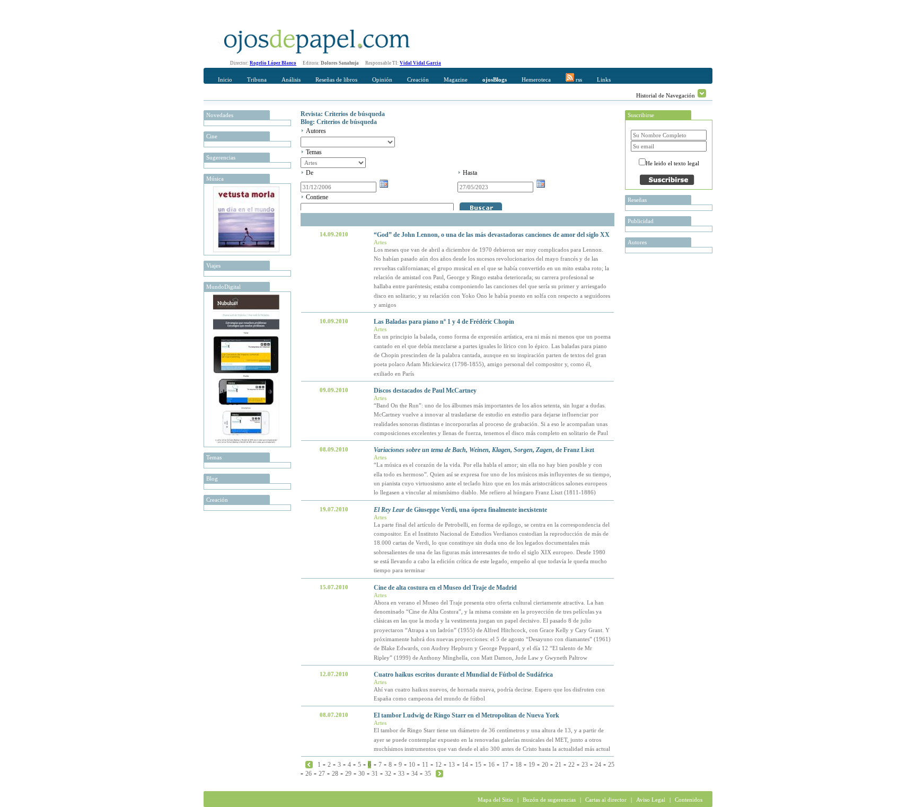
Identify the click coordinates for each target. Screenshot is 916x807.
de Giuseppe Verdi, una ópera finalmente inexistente (460, 509)
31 (375, 773)
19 (532, 764)
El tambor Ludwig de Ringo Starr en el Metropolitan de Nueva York (466, 715)
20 (545, 764)
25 (611, 764)
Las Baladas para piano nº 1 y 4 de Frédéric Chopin (444, 321)
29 (348, 773)
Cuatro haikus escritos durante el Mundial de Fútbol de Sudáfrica (463, 674)
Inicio (225, 79)
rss (578, 79)
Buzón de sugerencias (549, 799)
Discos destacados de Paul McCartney (425, 390)
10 (412, 764)
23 (585, 764)
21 (558, 764)
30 (361, 773)
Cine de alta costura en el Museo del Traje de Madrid (445, 587)
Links (604, 79)
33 (401, 773)
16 (491, 764)
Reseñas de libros (336, 79)
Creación (418, 79)
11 (425, 764)
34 (414, 773)
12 (438, 764)
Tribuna (257, 79)
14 (465, 764)
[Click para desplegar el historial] (702, 93)
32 (388, 773)
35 (428, 773)
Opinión (382, 79)
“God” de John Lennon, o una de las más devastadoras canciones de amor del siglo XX (492, 234)
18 (518, 764)
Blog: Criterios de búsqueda (339, 122)
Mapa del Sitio (495, 799)
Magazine (456, 79)
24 (598, 764)
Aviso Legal (650, 799)
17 (505, 764)
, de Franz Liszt (484, 450)
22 (571, 764)
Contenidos (688, 799)
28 (335, 773)
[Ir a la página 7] (439, 773)
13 (451, 764)
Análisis (291, 79)
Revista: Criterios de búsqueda (343, 114)
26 (308, 773)
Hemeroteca (536, 79)
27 (322, 773)
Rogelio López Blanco (273, 63)
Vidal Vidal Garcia (420, 63)
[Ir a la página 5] (309, 764)
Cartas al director (606, 799)
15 (478, 764)
